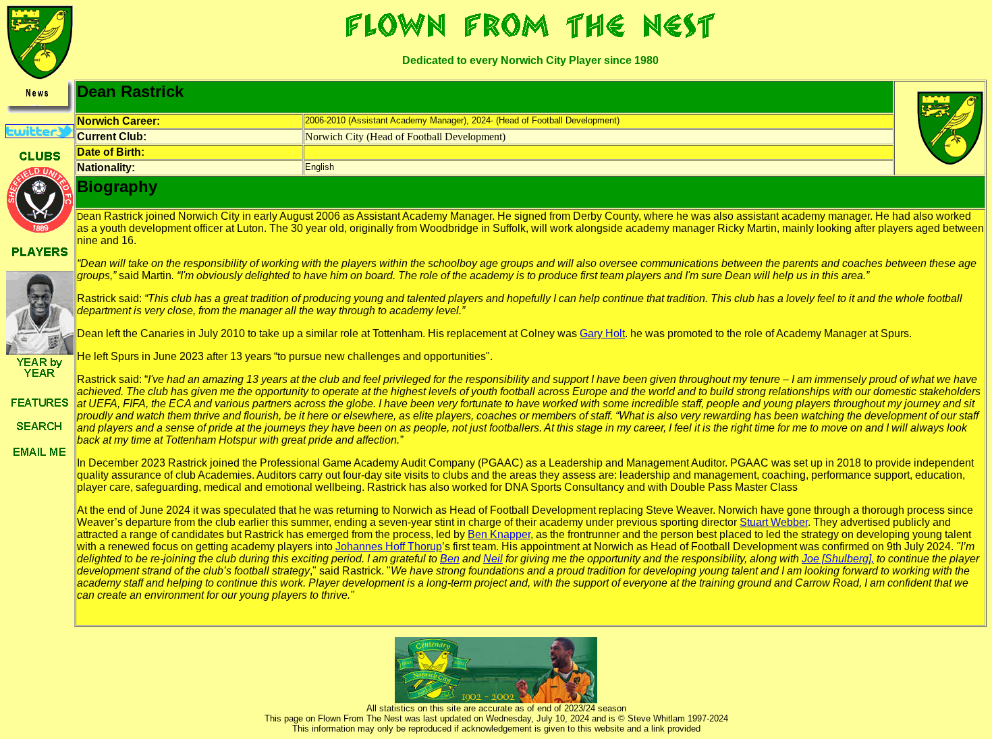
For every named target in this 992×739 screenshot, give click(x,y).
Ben (450, 558)
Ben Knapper (499, 534)
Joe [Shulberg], (838, 558)
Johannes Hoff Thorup (388, 546)
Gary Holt (602, 333)
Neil (493, 558)
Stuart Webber (774, 522)
